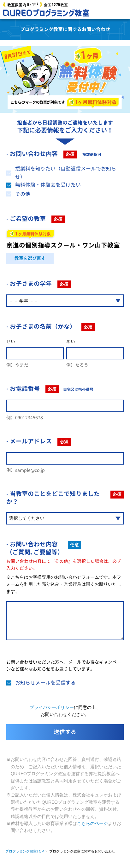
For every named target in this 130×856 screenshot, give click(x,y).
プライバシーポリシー (52, 707)
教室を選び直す (30, 258)
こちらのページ (92, 823)
